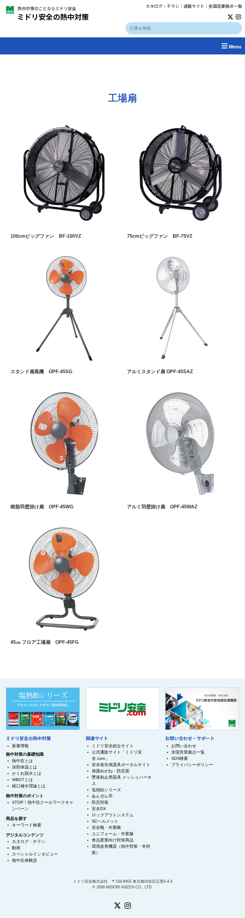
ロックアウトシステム (113, 814)
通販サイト (193, 6)
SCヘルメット (105, 821)
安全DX (99, 808)
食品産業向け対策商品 (113, 840)
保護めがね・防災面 (110, 770)
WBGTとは (22, 779)
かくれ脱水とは (26, 773)
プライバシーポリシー (192, 764)
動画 (16, 847)
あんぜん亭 (102, 796)
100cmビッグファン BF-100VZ (45, 236)
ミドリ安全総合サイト (113, 745)
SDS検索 (179, 758)
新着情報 (20, 745)
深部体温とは (24, 767)
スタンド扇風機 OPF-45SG (41, 371)
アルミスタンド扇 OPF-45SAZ (160, 371)
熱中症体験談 (24, 860)
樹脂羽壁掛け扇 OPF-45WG (42, 506)
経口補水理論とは (28, 785)
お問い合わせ (183, 745)
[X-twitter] (230, 17)
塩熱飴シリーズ (106, 789)
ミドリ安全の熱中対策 (53, 16)
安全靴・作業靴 (106, 827)
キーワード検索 (26, 825)
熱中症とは (22, 760)
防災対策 (100, 802)
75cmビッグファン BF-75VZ (159, 236)
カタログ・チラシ (162, 6)
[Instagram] (238, 17)
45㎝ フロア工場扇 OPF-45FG (44, 642)
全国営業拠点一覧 (225, 6)
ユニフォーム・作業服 (113, 833)
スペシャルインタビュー (35, 854)
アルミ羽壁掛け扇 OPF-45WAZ (162, 506)
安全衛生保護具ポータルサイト (121, 764)
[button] (122, 45)
